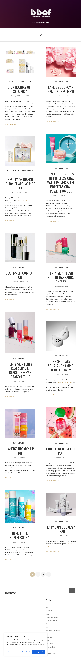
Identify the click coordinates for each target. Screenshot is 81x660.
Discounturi (50, 627)
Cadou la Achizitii (52, 617)
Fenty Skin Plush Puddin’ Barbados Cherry (61, 277)
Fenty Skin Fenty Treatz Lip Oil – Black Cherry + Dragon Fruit (20, 370)
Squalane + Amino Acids (65, 382)
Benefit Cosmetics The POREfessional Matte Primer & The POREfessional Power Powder (61, 182)
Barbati (48, 607)
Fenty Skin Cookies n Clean (61, 529)
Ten (29, 81)
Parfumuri (49, 644)
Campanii (49, 624)
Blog (11, 81)
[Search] (72, 590)
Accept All (38, 652)
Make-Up (24, 81)
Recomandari (50, 647)
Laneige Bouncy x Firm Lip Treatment (60, 89)
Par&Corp (49, 640)
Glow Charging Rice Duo (25, 200)
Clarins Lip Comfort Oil (20, 275)
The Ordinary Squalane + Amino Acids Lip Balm (61, 365)
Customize (12, 652)
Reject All (26, 652)
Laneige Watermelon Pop (60, 451)
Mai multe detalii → (11, 124)
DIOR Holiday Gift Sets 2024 (20, 89)
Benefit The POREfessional (20, 535)
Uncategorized (51, 653)
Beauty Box (11, 170)
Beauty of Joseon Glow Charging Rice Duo (20, 183)
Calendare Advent (52, 621)
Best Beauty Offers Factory (43, 22)
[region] (25, 644)
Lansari (17, 81)
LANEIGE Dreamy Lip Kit (20, 450)
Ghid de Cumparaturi (25, 170)
